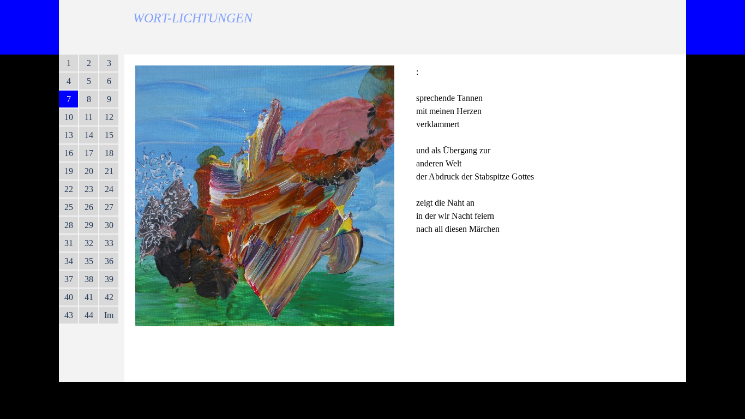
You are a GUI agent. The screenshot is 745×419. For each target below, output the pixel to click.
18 (109, 153)
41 (89, 297)
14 (89, 135)
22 (68, 189)
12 (109, 117)
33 (109, 243)
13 (68, 135)
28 (68, 225)
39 (109, 279)
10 (68, 117)
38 (89, 279)
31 (68, 243)
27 (109, 207)
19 (68, 171)
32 (89, 243)
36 (109, 261)
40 (68, 297)
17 (89, 153)
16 (68, 153)
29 (89, 225)
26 (89, 207)
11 (89, 117)
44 (89, 315)
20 (89, 171)
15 (109, 135)
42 (109, 297)
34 (68, 261)
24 (109, 189)
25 (68, 207)
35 (89, 261)
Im (108, 315)
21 (109, 171)
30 (109, 225)
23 (89, 189)
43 (68, 315)
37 (68, 279)
